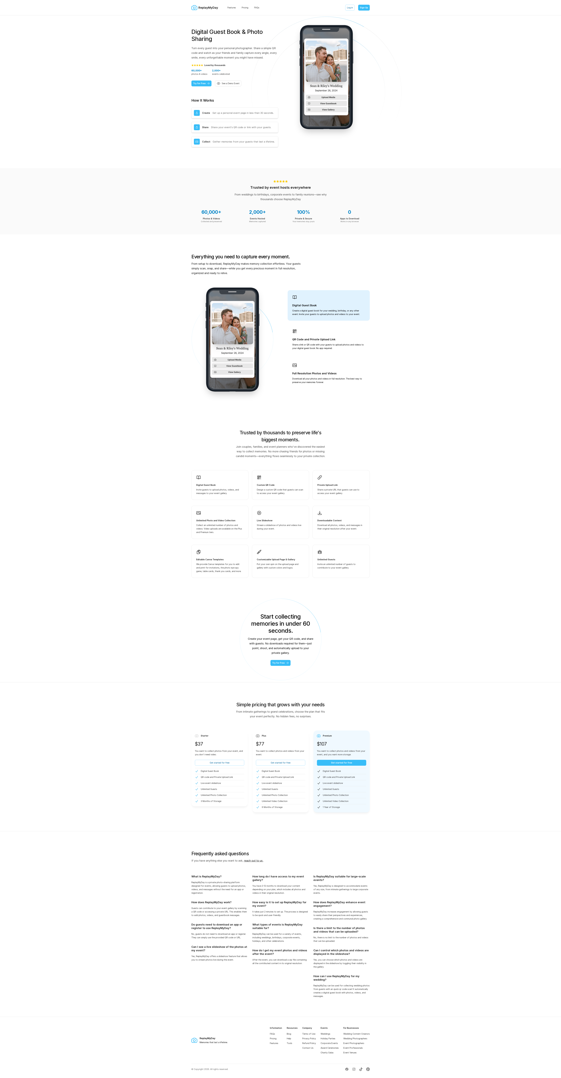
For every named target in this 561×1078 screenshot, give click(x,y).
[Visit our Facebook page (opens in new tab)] (347, 1069)
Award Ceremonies (330, 1048)
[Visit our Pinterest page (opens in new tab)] (368, 1069)
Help (289, 1038)
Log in (350, 7)
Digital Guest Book (304, 305)
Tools (289, 1043)
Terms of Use (308, 1034)
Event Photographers (353, 1043)
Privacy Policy (309, 1038)
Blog (289, 1034)
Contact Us (307, 1048)
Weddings (325, 1034)
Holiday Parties (328, 1038)
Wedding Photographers (355, 1038)
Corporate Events (329, 1043)
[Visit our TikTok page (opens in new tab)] (361, 1069)
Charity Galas (327, 1052)
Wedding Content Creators (356, 1034)
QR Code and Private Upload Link (313, 339)
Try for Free (199, 83)
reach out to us (253, 860)
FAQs (272, 1034)
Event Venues (350, 1052)
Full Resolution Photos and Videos (314, 373)
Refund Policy (309, 1043)
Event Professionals (353, 1048)
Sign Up (364, 7)
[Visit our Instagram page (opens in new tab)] (354, 1069)
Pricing (273, 1038)
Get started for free (219, 762)
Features (274, 1043)
